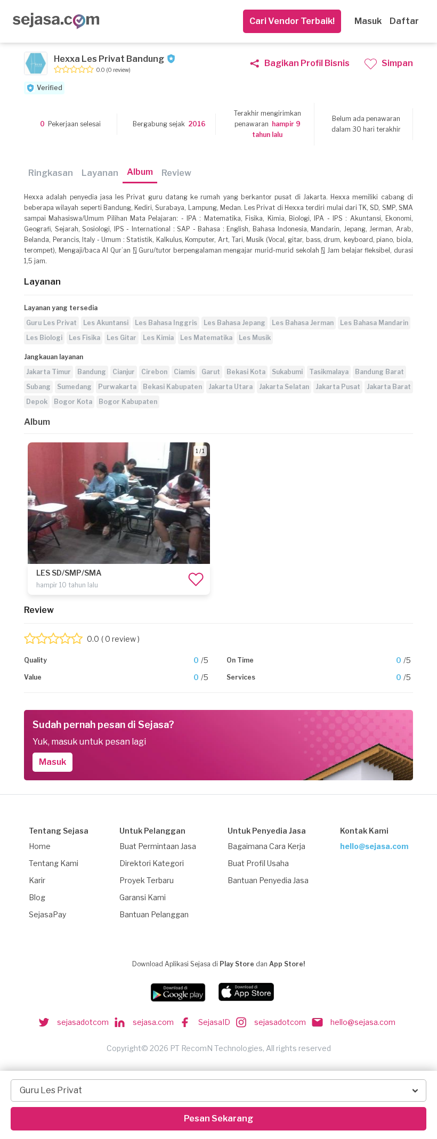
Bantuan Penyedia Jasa (268, 880)
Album (140, 172)
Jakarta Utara (230, 387)
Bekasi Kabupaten (172, 387)
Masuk (368, 21)
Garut (210, 372)
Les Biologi (44, 338)
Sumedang (74, 387)
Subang (38, 387)
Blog (37, 897)
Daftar (404, 21)
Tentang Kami (53, 863)
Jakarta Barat (389, 387)
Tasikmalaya (329, 372)
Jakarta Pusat (337, 387)
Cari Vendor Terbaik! (292, 21)
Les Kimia (158, 338)
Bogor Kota (73, 402)
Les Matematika (206, 338)
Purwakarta (117, 387)
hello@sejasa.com (374, 846)
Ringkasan (50, 173)
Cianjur (123, 372)
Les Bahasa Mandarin (374, 323)
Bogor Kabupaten (128, 402)
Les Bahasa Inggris (166, 323)
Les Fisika (84, 338)
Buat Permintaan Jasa (157, 846)
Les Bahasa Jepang (234, 323)
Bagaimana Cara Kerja (266, 846)
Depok (36, 402)
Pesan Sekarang (218, 1118)
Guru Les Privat (51, 323)
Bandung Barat (379, 372)
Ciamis (184, 372)
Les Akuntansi (105, 323)
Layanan (100, 173)
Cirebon (154, 372)
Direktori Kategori (151, 863)
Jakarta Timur (48, 372)
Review (176, 173)
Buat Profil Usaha (258, 863)
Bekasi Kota (245, 372)
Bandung (91, 372)
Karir (37, 880)
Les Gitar (121, 338)
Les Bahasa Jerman (303, 323)
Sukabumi (287, 372)
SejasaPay (47, 914)
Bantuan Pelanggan (154, 914)
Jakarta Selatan (284, 387)
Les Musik (255, 338)
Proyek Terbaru (146, 880)
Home (40, 846)
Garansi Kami (142, 897)
